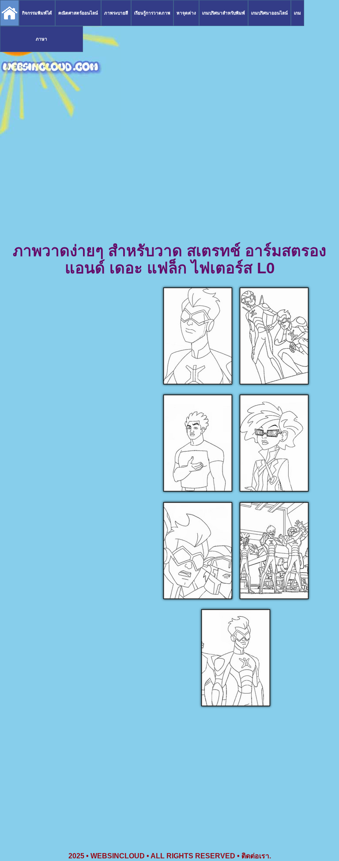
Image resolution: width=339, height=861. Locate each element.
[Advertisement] (169, 172)
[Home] (9, 13)
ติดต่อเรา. (256, 856)
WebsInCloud (117, 856)
